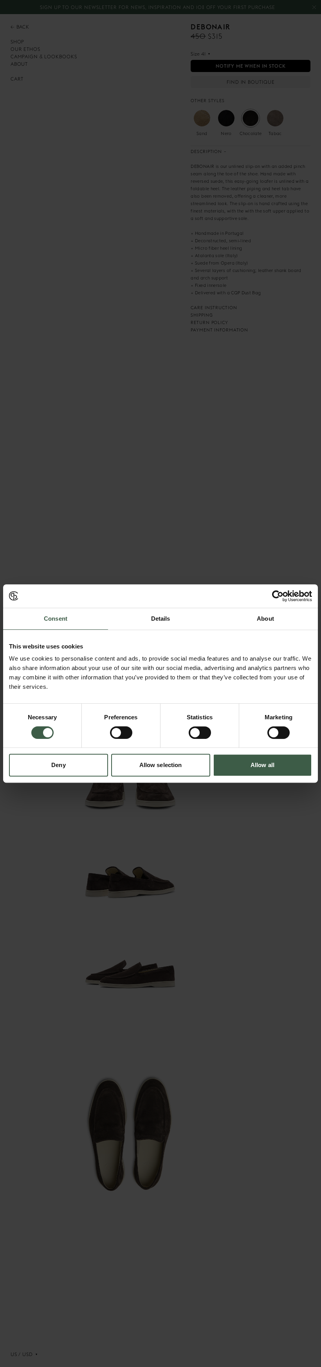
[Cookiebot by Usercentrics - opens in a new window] (277, 596)
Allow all (262, 765)
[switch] (121, 732)
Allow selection (160, 765)
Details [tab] (160, 618)
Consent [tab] (55, 618)
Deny (58, 765)
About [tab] (265, 618)
